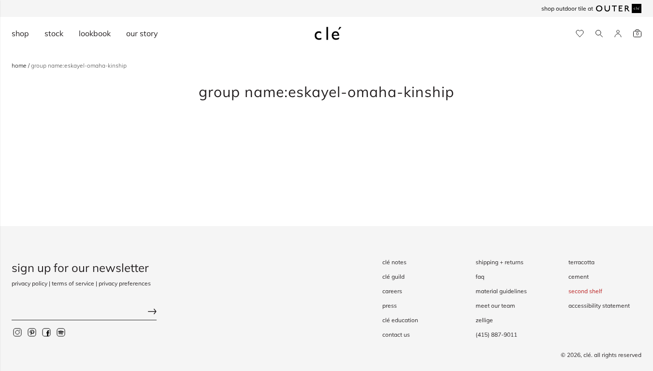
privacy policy (29, 283)
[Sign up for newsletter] (84, 312)
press (389, 305)
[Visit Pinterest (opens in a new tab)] (32, 332)
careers (392, 291)
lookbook (95, 33)
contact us (396, 334)
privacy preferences (125, 283)
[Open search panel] (599, 33)
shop (20, 33)
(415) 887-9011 (496, 334)
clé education (400, 320)
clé (587, 354)
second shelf (585, 291)
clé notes (394, 262)
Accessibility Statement (599, 305)
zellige (484, 320)
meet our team (495, 305)
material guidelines (501, 291)
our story (142, 33)
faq (480, 276)
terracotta (581, 262)
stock (53, 33)
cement (578, 276)
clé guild (393, 276)
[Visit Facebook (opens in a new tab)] (46, 332)
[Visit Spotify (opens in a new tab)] (61, 332)
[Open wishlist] (580, 33)
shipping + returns (499, 262)
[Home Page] (328, 33)
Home (20, 65)
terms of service (73, 283)
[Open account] (617, 33)
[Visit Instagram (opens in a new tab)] (17, 332)
